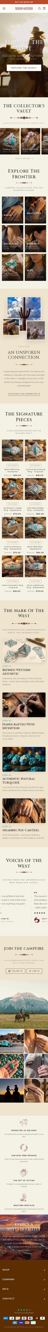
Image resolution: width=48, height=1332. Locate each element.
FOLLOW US (17, 971)
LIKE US (36, 971)
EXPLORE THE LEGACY (24, 68)
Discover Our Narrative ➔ (24, 394)
